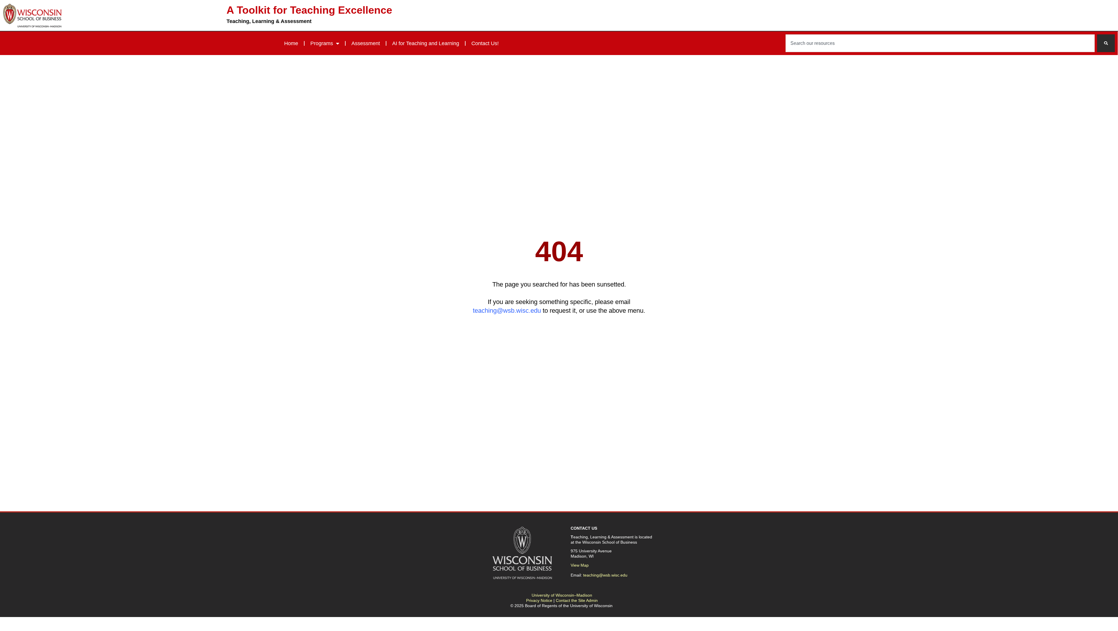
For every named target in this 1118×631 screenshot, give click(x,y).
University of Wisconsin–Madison (562, 595)
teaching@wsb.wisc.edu (507, 310)
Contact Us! (485, 43)
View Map (580, 565)
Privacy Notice (539, 600)
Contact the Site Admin (577, 600)
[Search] (1106, 43)
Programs (321, 43)
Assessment (365, 43)
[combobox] (940, 43)
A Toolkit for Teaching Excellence (309, 10)
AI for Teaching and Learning (425, 43)
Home (291, 43)
